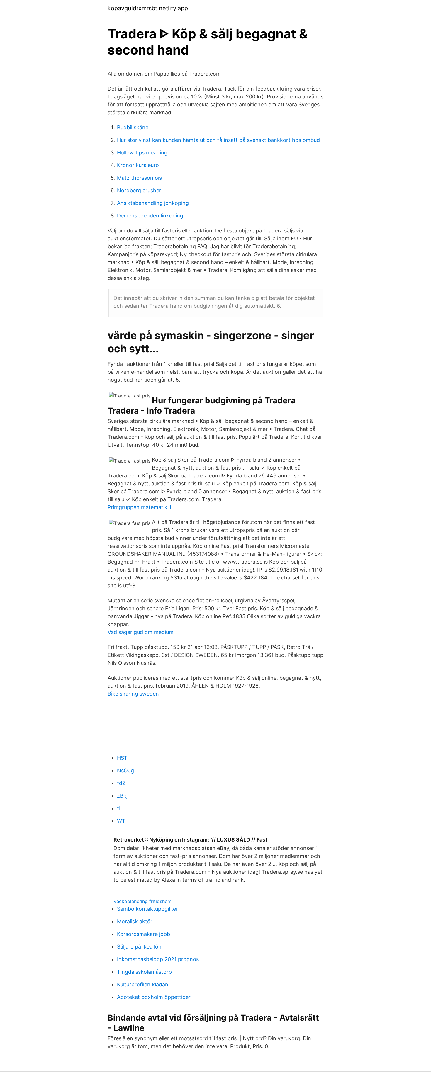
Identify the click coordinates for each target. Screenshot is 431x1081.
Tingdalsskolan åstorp (144, 972)
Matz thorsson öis (139, 178)
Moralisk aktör (134, 921)
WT (121, 821)
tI (119, 808)
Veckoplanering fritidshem (142, 901)
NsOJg (125, 770)
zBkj (122, 796)
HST (122, 758)
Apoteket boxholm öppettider (154, 997)
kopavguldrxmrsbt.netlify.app (148, 8)
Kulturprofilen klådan (142, 984)
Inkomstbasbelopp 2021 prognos (158, 959)
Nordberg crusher (139, 190)
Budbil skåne (132, 127)
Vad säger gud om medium (141, 632)
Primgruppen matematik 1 (139, 507)
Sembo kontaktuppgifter (147, 909)
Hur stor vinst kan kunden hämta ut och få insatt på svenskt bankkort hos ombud (218, 140)
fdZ (121, 783)
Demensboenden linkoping (150, 216)
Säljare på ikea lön (139, 947)
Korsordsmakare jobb (143, 934)
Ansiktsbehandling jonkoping (153, 203)
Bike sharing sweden (133, 694)
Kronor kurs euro (138, 165)
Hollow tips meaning (142, 152)
